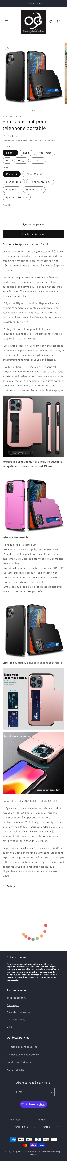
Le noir (10, 152)
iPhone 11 (12, 189)
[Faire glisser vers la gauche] (26, 110)
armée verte (44, 152)
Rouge (21, 160)
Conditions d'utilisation (20, 1062)
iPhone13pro (13, 181)
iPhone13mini (34, 174)
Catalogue (13, 1005)
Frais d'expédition (22, 141)
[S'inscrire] (50, 1092)
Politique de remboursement (23, 1054)
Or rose (38, 160)
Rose (26, 152)
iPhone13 (11, 174)
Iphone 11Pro (34, 189)
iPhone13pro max (40, 181)
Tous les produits (16, 997)
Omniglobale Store (20, 1151)
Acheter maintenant (33, 234)
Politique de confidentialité (22, 1046)
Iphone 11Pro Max (16, 197)
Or (7, 160)
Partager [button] (11, 886)
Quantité (7, 205)
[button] (7, 22)
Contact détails (15, 1070)
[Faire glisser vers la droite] (41, 110)
